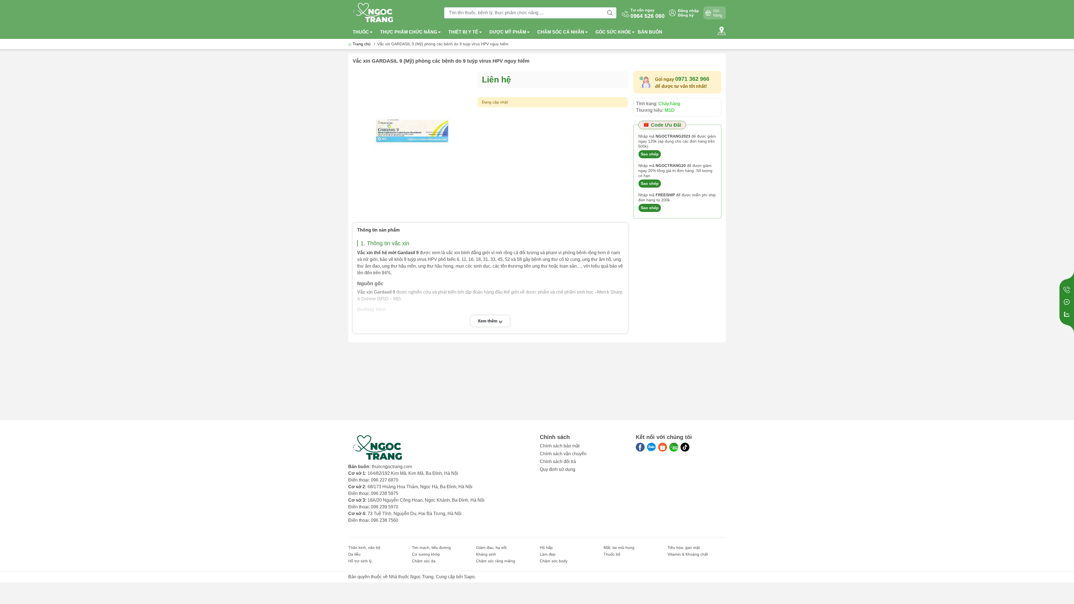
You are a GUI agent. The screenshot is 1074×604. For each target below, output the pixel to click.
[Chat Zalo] (1067, 314)
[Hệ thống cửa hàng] (721, 30)
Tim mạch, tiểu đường (431, 547)
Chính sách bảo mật (560, 445)
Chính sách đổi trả (558, 461)
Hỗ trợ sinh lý (360, 561)
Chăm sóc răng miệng (495, 561)
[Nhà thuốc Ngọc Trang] (373, 12)
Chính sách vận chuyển (563, 453)
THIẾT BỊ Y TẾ (463, 32)
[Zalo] (651, 447)
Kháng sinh (486, 554)
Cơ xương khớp (426, 554)
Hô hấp (546, 547)
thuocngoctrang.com (392, 466)
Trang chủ (362, 44)
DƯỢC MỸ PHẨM (507, 32)
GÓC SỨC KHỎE (613, 32)
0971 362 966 (692, 79)
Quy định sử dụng (557, 469)
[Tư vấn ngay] (1067, 290)
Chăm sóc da (423, 561)
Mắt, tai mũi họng (619, 547)
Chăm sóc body (553, 561)
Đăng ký (686, 15)
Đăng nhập (688, 10)
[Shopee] (662, 447)
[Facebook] (640, 447)
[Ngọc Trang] (673, 447)
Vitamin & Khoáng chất (688, 554)
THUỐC (361, 32)
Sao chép (650, 154)
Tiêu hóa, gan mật (684, 547)
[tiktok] (684, 447)
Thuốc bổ (612, 554)
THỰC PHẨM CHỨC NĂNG (408, 32)
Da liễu (354, 554)
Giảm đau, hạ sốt (491, 547)
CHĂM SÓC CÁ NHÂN (560, 32)
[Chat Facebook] (1067, 302)
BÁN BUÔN (650, 32)
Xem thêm (488, 320)
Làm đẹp (547, 554)
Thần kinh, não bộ (364, 547)
